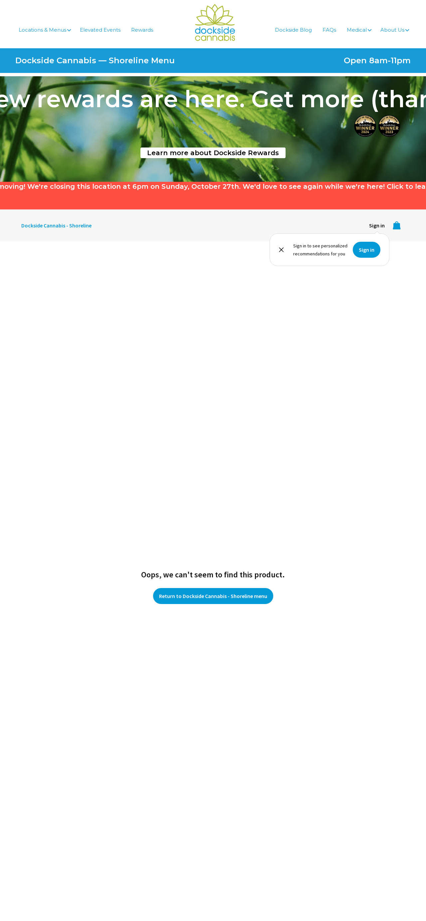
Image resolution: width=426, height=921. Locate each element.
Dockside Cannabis (215, 22)
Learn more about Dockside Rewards (213, 153)
